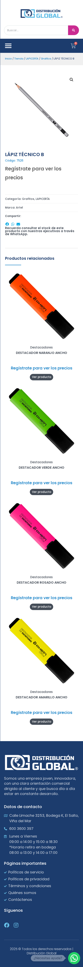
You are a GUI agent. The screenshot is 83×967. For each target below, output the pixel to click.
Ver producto (41, 377)
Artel (19, 208)
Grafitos (46, 59)
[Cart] (73, 46)
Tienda (18, 59)
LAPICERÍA (32, 59)
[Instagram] (16, 925)
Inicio (8, 59)
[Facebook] (6, 925)
